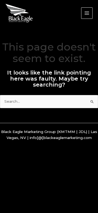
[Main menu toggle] (87, 13)
